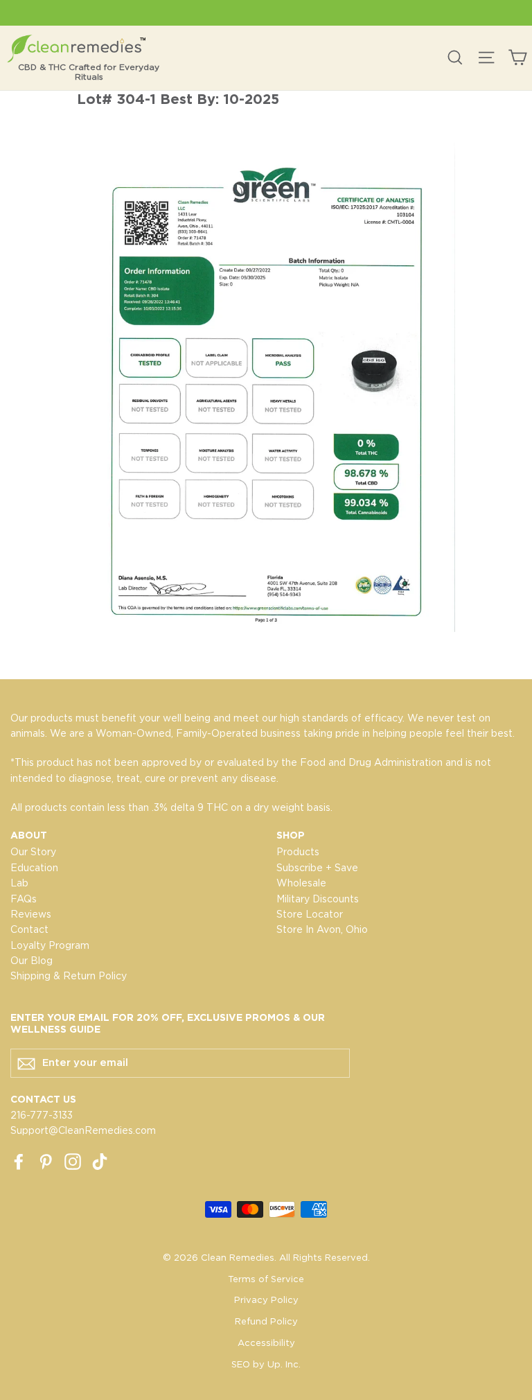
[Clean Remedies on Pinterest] (45, 1161)
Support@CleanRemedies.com (83, 1130)
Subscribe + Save (317, 867)
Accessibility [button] (266, 1343)
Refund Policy (266, 1321)
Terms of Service (266, 1279)
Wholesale (301, 883)
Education (34, 867)
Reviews (30, 914)
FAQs (23, 898)
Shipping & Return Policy (68, 975)
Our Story (33, 851)
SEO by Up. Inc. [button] (266, 1364)
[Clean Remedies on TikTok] (99, 1161)
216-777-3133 (41, 1115)
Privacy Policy (266, 1300)
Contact (29, 929)
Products (297, 851)
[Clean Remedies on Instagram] (72, 1161)
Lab (19, 883)
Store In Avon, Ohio (322, 929)
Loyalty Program (49, 945)
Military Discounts (317, 898)
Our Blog (31, 960)
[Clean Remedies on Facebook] (18, 1161)
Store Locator (309, 914)
